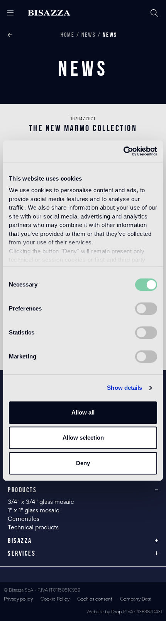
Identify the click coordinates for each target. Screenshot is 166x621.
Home (68, 34)
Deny (83, 463)
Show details (124, 387)
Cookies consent (94, 599)
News (88, 34)
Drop (116, 612)
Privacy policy (18, 599)
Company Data (135, 599)
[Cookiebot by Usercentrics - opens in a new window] (123, 151)
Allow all (83, 412)
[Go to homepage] (55, 13)
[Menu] (7, 13)
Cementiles (23, 519)
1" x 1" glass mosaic (34, 511)
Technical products (33, 528)
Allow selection (83, 437)
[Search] (154, 13)
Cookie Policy (55, 599)
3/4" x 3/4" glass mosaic (41, 502)
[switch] (146, 308)
